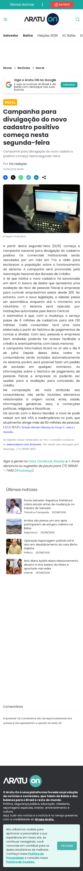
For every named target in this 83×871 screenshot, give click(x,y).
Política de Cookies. (20, 862)
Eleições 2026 (47, 35)
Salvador (10, 35)
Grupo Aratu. (44, 819)
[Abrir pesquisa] (77, 19)
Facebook (44, 461)
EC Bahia (68, 35)
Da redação (18, 164)
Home (7, 68)
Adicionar (69, 84)
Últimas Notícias (22, 4)
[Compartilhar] (44, 177)
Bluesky (59, 461)
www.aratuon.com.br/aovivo (24, 444)
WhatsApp (24, 470)
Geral (40, 68)
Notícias (24, 68)
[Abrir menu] (5, 19)
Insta (32, 461)
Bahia (28, 35)
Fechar (67, 846)
